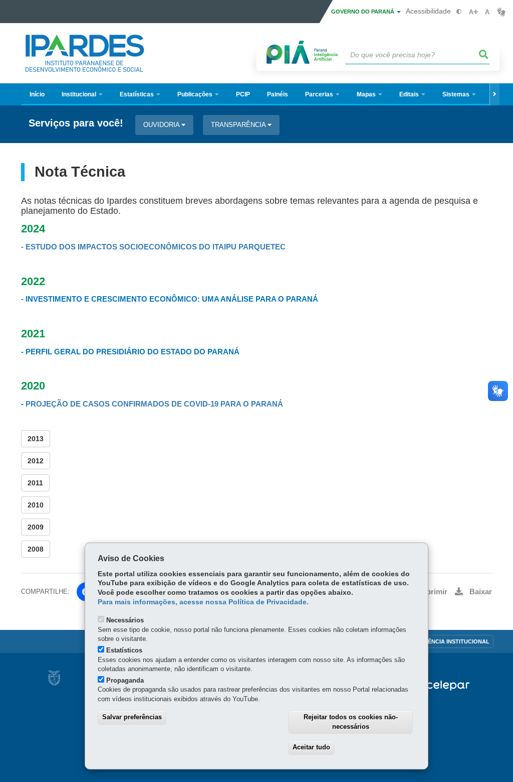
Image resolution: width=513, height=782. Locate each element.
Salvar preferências (132, 717)
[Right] (494, 94)
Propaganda (125, 680)
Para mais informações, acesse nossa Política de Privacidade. (203, 602)
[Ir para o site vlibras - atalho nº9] (501, 12)
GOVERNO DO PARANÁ (363, 12)
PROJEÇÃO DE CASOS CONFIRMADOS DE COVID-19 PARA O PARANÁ (154, 404)
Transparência (239, 124)
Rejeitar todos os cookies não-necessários (351, 721)
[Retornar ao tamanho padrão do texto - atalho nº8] (487, 12)
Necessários (125, 620)
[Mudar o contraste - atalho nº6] (459, 12)
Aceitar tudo (311, 747)
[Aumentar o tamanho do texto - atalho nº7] (473, 12)
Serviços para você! (76, 123)
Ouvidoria (162, 124)
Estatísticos (124, 650)
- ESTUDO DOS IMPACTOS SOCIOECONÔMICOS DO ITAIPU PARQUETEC (153, 247)
